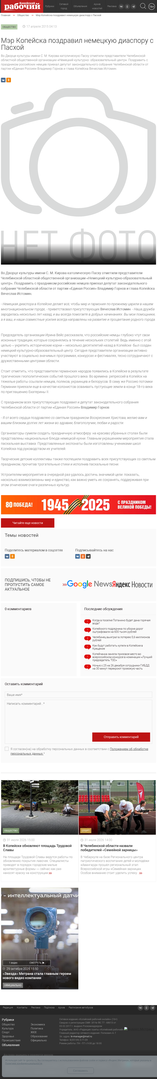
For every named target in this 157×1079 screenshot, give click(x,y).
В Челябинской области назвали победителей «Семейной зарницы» (109, 848)
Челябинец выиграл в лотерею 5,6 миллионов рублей (121, 639)
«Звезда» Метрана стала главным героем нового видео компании (37, 976)
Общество (8, 1024)
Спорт (6, 1032)
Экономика (38, 1024)
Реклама (111, 6)
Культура (8, 1028)
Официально (39, 1040)
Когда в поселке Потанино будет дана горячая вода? (121, 622)
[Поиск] (143, 6)
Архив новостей (97, 6)
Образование (39, 1036)
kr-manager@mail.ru (81, 1036)
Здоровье (8, 1036)
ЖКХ (34, 1032)
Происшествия (11, 1040)
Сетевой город (63, 6)
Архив (61, 1007)
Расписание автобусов (81, 1007)
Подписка (49, 1007)
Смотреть (35, 962)
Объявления (80, 6)
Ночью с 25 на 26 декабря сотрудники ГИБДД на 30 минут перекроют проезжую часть (120, 667)
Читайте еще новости (27, 523)
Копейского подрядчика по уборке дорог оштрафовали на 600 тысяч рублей (117, 630)
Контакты (22, 1007)
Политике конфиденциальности (23, 1063)
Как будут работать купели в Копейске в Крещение (117, 647)
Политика (37, 1028)
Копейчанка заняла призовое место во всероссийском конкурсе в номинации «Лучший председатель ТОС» (122, 657)
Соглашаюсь (80, 1070)
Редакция (8, 1007)
